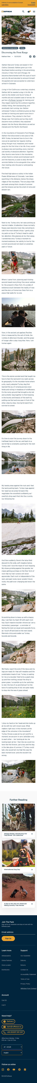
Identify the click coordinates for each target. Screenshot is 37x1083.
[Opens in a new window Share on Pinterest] (30, 56)
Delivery (23, 960)
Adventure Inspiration (10, 48)
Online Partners (7, 960)
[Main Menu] (34, 11)
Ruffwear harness (15, 100)
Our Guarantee (25, 956)
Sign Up (8, 938)
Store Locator (6, 965)
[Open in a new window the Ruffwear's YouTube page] (14, 1069)
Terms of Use (25, 979)
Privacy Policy (25, 984)
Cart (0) (4, 1000)
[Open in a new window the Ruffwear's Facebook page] (8, 1069)
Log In (4, 1005)
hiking (22, 48)
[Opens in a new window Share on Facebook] (34, 56)
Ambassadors (6, 956)
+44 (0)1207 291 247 (15, 1032)
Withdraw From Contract (28, 988)
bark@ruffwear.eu (14, 1027)
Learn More (5, 5)
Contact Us (24, 970)
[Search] (23, 11)
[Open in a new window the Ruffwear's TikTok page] (25, 1069)
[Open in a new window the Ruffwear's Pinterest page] (19, 1069)
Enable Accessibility (31, 4)
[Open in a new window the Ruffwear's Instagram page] (3, 1069)
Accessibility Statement (28, 974)
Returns (23, 965)
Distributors (5, 970)
